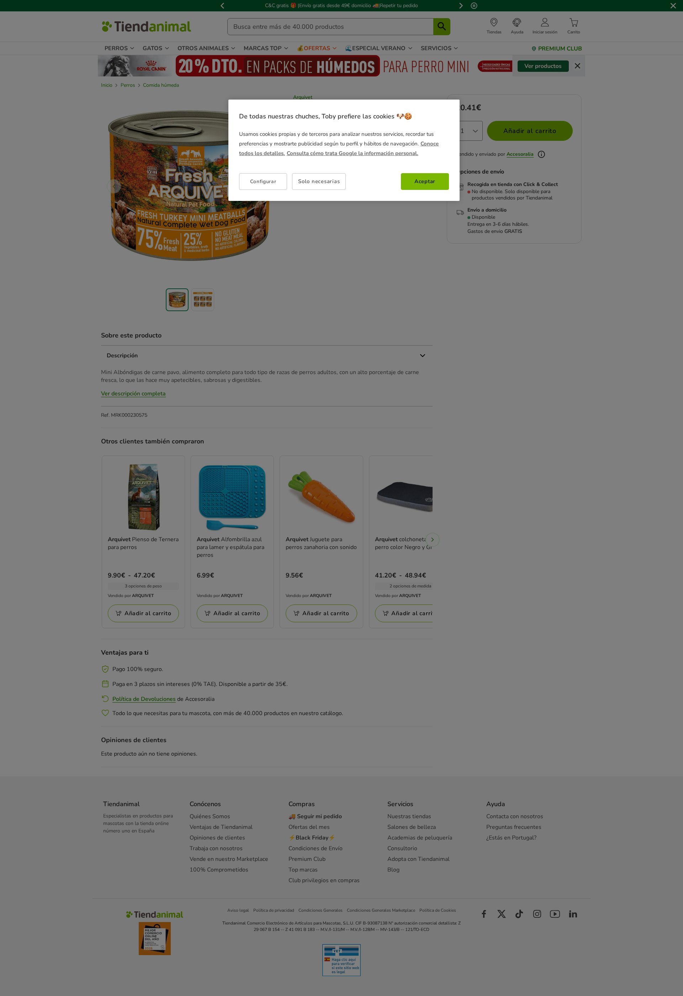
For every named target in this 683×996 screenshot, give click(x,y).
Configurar (263, 181)
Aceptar (424, 181)
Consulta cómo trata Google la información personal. (352, 153)
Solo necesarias (319, 181)
